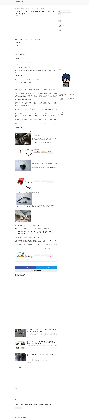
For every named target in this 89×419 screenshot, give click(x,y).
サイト (16, 399)
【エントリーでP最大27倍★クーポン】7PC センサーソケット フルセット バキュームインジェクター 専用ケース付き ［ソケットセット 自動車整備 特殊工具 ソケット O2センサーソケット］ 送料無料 (29, 185)
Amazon (43, 151)
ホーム (20, 5)
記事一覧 (31, 5)
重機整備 (59, 22)
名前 (16, 388)
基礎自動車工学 (61, 27)
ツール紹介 (60, 25)
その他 (59, 29)
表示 (23, 54)
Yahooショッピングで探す (50, 182)
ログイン (59, 107)
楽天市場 (37, 151)
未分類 (59, 30)
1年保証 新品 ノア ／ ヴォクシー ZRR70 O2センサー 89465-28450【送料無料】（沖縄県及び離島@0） (29, 256)
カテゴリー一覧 (47, 5)
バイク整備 (60, 24)
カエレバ (38, 149)
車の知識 (59, 21)
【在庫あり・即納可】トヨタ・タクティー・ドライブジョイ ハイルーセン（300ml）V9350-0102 (29, 152)
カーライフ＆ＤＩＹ (20, 1)
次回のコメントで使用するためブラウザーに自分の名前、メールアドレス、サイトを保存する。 (34, 404)
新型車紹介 (60, 26)
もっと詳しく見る (61, 102)
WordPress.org (61, 114)
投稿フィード (60, 109)
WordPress (24, 417)
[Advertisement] (36, 29)
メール (16, 393)
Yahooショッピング (50, 152)
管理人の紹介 (65, 5)
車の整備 (16, 15)
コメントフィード (61, 112)
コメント (17, 372)
